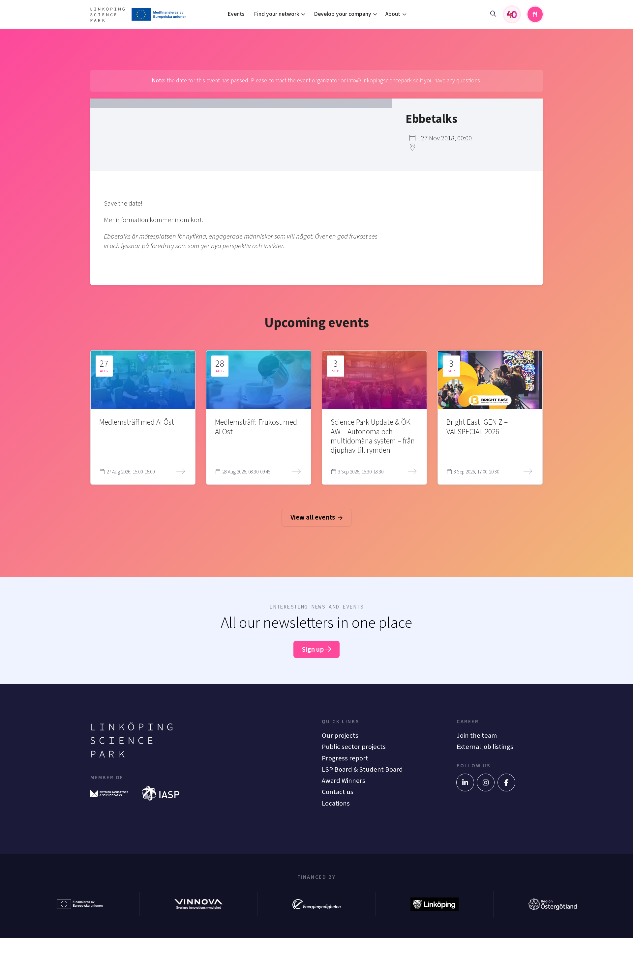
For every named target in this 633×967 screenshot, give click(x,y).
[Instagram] (485, 782)
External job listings (485, 747)
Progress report (345, 758)
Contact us (337, 792)
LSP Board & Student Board (362, 769)
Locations (336, 803)
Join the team (477, 735)
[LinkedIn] (465, 782)
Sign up (313, 649)
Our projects (340, 735)
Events (236, 14)
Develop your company (342, 14)
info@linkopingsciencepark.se (383, 80)
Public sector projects (354, 747)
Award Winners (343, 780)
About (392, 14)
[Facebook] (506, 782)
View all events (313, 517)
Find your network (276, 14)
